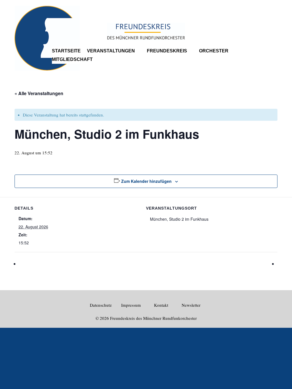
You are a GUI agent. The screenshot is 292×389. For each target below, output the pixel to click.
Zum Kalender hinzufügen (146, 181)
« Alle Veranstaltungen (39, 93)
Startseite (66, 51)
